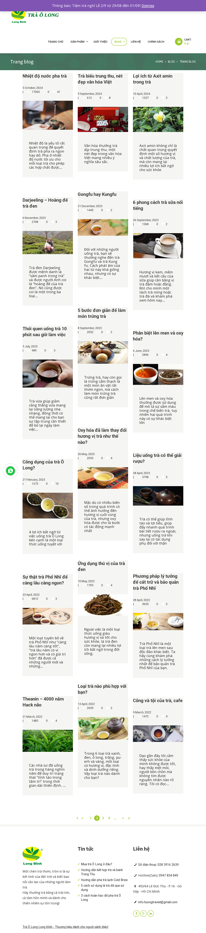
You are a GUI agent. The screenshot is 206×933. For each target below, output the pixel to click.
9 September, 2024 (90, 93)
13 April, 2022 (86, 704)
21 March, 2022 (32, 716)
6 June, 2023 (141, 350)
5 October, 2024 (33, 87)
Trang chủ (55, 41)
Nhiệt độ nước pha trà (45, 76)
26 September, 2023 (146, 220)
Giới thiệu (100, 41)
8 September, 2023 (90, 328)
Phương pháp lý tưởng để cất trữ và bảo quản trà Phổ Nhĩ (156, 582)
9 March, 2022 (142, 712)
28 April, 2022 (141, 600)
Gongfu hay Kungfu (97, 194)
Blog (118, 41)
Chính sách (156, 41)
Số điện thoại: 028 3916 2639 (158, 865)
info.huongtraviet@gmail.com (157, 902)
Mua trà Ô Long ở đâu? (96, 864)
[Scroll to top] (193, 621)
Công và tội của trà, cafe (158, 700)
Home (159, 61)
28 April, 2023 (141, 473)
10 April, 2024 (141, 93)
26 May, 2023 (86, 454)
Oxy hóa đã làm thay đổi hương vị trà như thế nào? (102, 436)
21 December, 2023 (90, 206)
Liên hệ (136, 41)
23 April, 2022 (31, 594)
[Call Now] (10, 470)
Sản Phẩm (77, 41)
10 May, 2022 (86, 581)
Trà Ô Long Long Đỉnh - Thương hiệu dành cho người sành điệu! (65, 927)
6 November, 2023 (34, 217)
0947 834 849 (168, 875)
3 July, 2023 (30, 346)
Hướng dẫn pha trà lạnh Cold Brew (104, 880)
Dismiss (148, 6)
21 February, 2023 (34, 479)
